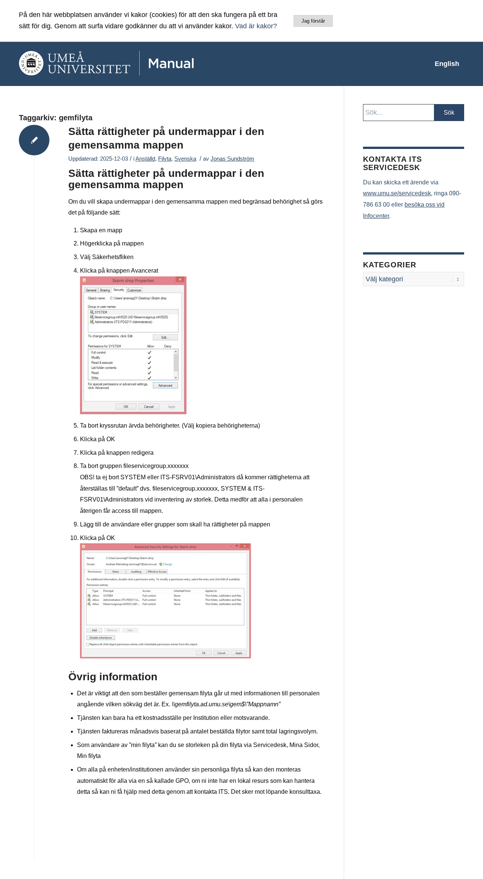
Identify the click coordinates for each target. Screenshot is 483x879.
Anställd (145, 159)
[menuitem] (447, 63)
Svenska (185, 159)
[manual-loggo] (128, 63)
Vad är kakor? (256, 26)
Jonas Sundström (232, 159)
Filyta (164, 159)
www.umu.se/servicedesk (397, 193)
